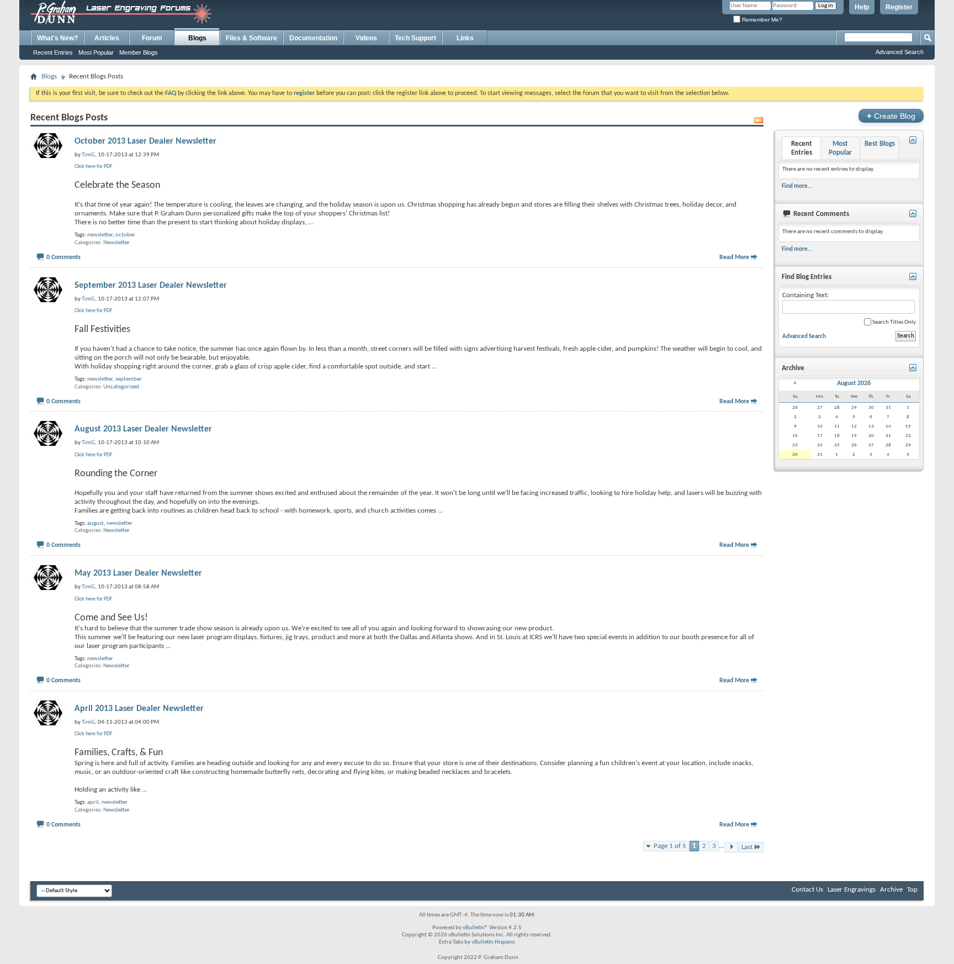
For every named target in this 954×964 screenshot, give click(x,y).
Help (862, 7)
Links (465, 38)
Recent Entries (53, 52)
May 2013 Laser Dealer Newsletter (138, 573)
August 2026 (854, 383)
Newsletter (116, 243)
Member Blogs (138, 52)
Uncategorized (121, 387)
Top (912, 889)
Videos (366, 38)
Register (899, 7)
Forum (152, 38)
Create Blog (891, 115)
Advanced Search (900, 52)
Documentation (313, 38)
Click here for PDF (94, 167)
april (93, 802)
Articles (106, 38)
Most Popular (96, 52)
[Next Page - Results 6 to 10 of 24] (731, 847)
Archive (891, 889)
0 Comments (63, 257)
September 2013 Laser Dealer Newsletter (151, 285)
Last (746, 847)
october (125, 235)
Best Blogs (880, 144)
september (128, 379)
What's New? (57, 38)
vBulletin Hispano (493, 942)
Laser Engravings (852, 889)
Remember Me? (761, 20)
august (95, 523)
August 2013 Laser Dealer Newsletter (143, 429)
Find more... (797, 186)
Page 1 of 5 (670, 846)
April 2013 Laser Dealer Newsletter (139, 708)
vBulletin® (475, 928)
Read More (734, 257)
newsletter (100, 235)
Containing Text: (805, 295)
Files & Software (251, 38)
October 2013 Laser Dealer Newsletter (145, 141)
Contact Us (807, 889)
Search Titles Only (893, 322)
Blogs (197, 38)
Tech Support (415, 38)
